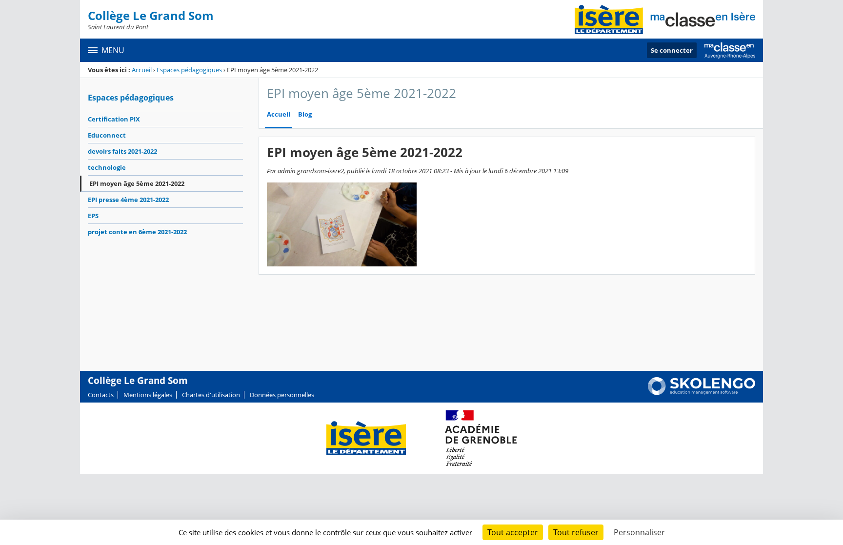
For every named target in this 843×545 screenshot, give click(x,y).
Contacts (101, 395)
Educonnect (107, 135)
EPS (93, 215)
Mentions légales (147, 395)
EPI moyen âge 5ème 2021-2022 (136, 183)
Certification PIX (114, 119)
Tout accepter (512, 532)
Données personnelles (282, 395)
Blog (305, 114)
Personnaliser (639, 532)
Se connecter (672, 50)
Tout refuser (576, 532)
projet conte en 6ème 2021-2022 (137, 231)
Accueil (142, 69)
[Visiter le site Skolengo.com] (701, 392)
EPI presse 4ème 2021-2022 (128, 199)
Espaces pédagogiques (189, 69)
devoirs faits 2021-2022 (122, 151)
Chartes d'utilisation (211, 395)
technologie (107, 167)
